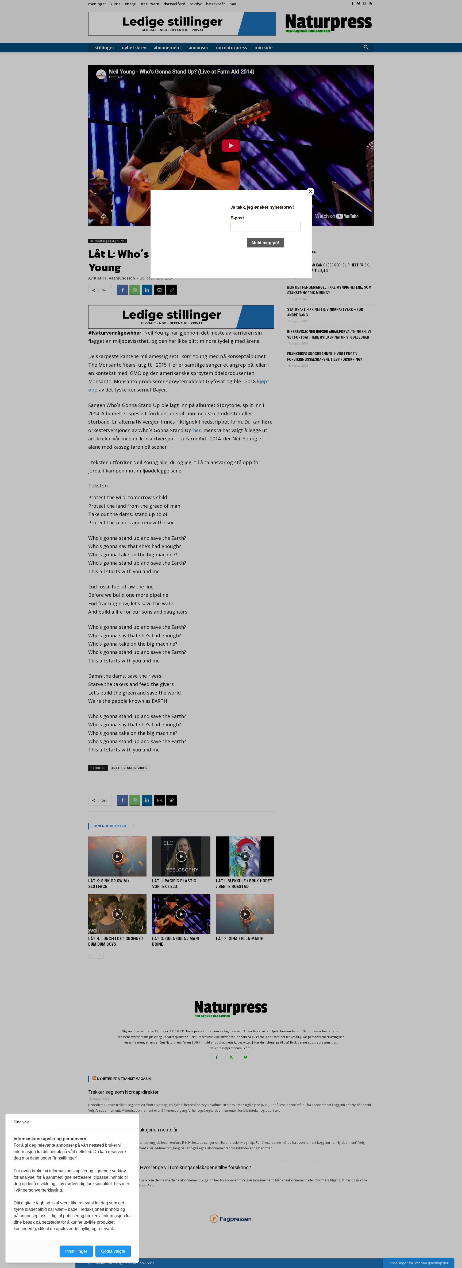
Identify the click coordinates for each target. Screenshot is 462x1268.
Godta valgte (113, 1251)
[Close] (310, 192)
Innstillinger (76, 1251)
